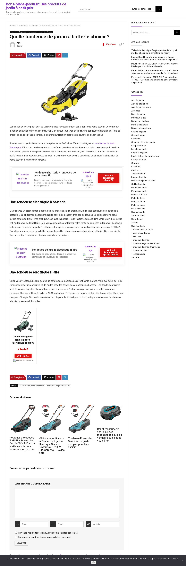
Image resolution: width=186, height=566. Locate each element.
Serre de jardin (138, 215)
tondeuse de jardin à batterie (31, 386)
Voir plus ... (23, 355)
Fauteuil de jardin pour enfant (145, 156)
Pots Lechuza (138, 201)
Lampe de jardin (138, 177)
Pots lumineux (138, 205)
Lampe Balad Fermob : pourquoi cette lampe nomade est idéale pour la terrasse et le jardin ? (154, 58)
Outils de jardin (138, 184)
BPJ (19, 43)
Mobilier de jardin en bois (143, 180)
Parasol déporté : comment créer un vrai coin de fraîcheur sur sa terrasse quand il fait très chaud (154, 71)
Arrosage (135, 110)
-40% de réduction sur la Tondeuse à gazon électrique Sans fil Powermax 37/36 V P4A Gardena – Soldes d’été (52, 445)
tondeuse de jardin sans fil (58, 386)
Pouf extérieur (138, 208)
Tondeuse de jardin (28, 25)
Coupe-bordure (138, 145)
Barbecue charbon (140, 121)
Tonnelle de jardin (139, 250)
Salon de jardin (138, 212)
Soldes (134, 222)
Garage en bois (138, 159)
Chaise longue (138, 135)
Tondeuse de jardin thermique (145, 247)
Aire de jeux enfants (141, 107)
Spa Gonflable (138, 226)
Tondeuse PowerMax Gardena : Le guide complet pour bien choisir (80, 443)
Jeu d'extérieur (138, 173)
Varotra (135, 257)
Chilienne (135, 138)
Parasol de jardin (139, 187)
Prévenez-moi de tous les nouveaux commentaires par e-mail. (48, 533)
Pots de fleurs (138, 198)
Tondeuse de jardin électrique (40, 32)
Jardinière (136, 170)
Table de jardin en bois (142, 229)
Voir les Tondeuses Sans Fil (109, 178)
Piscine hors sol (139, 194)
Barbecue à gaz (138, 117)
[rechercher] (158, 9)
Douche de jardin (139, 149)
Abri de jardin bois (139, 103)
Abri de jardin (137, 100)
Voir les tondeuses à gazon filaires (110, 252)
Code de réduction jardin (143, 142)
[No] (182, 560)
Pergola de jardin (139, 191)
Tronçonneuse (138, 254)
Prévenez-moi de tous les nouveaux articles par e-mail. (44, 537)
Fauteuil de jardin (139, 152)
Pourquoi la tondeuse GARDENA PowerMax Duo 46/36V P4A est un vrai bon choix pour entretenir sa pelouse (23, 443)
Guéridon (135, 166)
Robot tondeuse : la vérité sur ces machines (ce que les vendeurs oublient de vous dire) (109, 435)
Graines (135, 163)
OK (93, 562)
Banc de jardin (138, 114)
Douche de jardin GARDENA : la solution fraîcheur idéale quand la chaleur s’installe (154, 65)
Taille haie (136, 236)
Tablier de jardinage (140, 233)
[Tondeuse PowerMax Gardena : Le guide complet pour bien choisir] (81, 406)
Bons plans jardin (139, 124)
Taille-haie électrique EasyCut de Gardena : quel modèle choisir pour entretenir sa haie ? (154, 51)
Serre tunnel (137, 219)
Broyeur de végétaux (141, 128)
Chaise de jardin (138, 131)
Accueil (13, 25)
